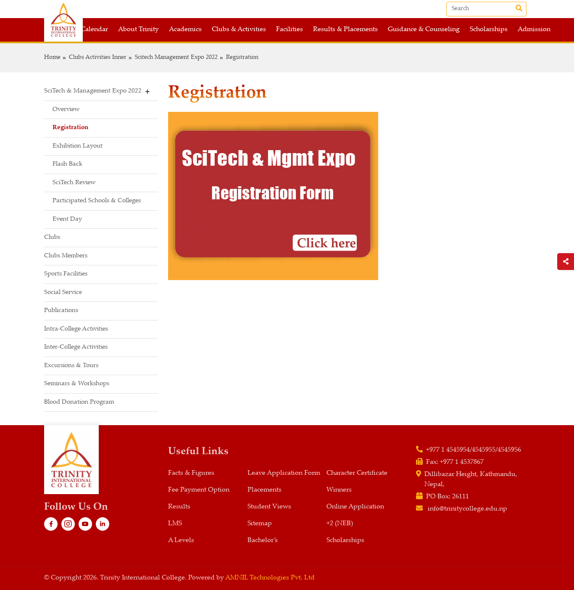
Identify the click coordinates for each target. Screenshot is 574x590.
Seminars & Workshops (76, 384)
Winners (339, 490)
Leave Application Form (284, 473)
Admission (534, 29)
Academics (185, 29)
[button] (101, 91)
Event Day (67, 219)
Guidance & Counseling (424, 29)
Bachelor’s (263, 540)
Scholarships (489, 29)
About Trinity (138, 29)
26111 (460, 496)
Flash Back (67, 164)
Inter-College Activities (76, 347)
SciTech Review (74, 183)
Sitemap (260, 523)
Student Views (269, 507)
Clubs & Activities (239, 29)
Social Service (63, 292)
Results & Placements (345, 29)
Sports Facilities (65, 274)
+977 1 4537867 (462, 462)
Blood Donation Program (79, 402)
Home (52, 58)
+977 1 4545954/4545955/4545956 (473, 450)
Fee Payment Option (198, 490)
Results (179, 507)
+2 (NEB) (339, 523)
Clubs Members (65, 256)
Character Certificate (356, 473)
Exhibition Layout (78, 146)
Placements (265, 490)
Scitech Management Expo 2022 (176, 58)
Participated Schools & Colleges (97, 201)
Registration (242, 58)
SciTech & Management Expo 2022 (93, 91)
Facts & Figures (191, 473)
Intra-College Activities (76, 329)
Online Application (355, 507)
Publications (61, 310)
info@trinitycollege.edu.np (467, 509)
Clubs (52, 237)
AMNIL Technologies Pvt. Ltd (270, 578)
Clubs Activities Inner (97, 58)
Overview (66, 109)
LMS (175, 523)
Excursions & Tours (71, 365)
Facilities (289, 29)
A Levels (181, 540)
